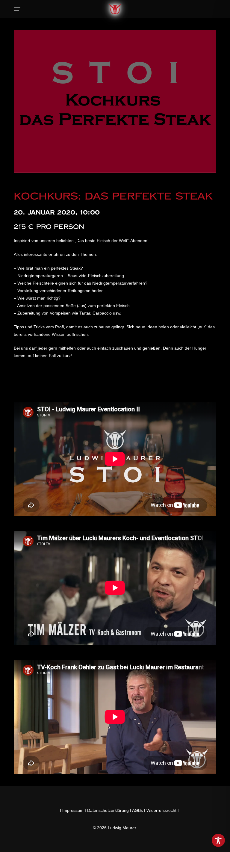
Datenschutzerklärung (108, 810)
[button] (17, 9)
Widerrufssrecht (161, 810)
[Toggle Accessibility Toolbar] (218, 840)
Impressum (73, 810)
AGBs (137, 810)
